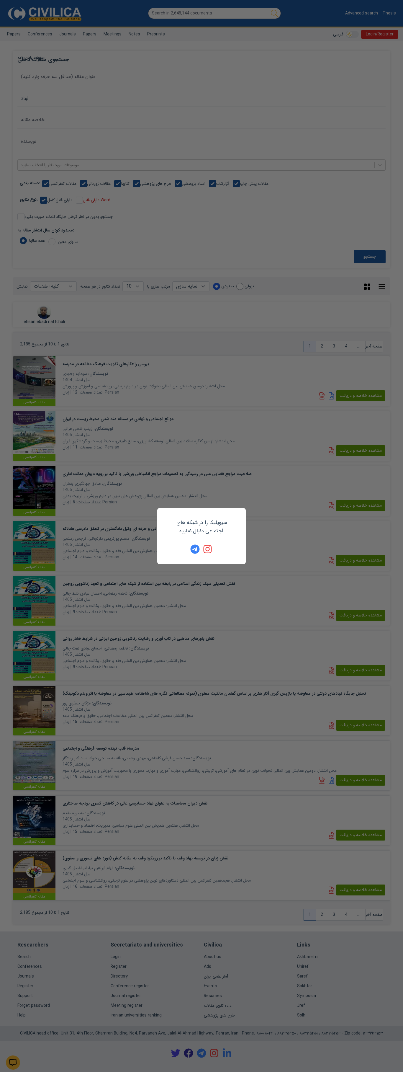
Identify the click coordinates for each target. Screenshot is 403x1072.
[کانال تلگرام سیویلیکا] (195, 549)
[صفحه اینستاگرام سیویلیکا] (208, 549)
